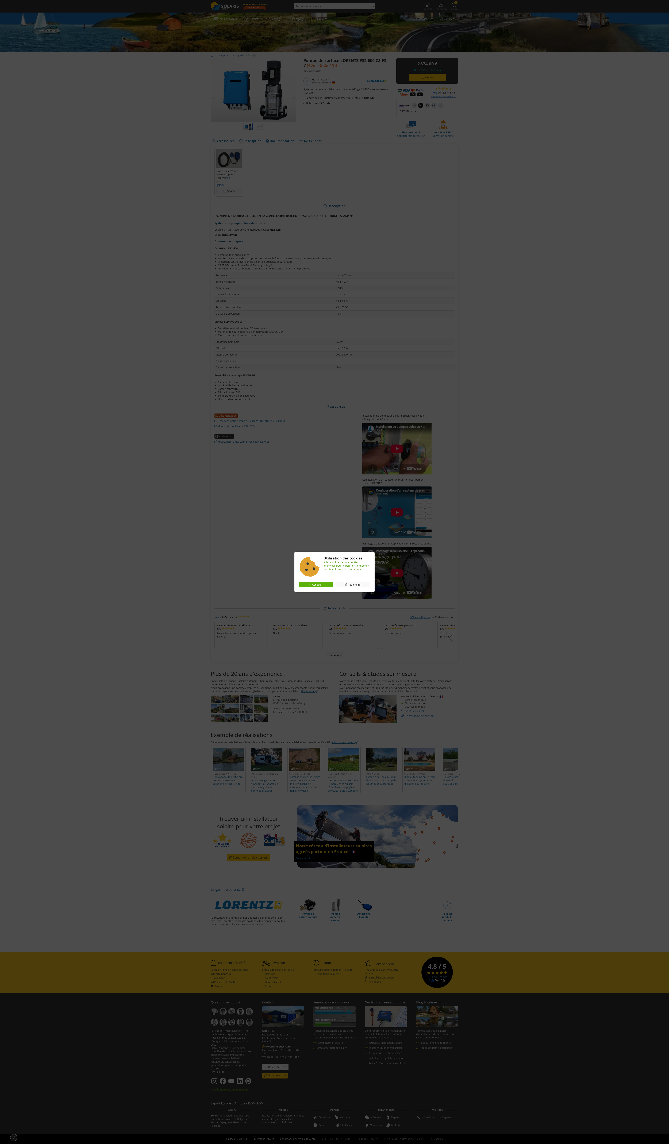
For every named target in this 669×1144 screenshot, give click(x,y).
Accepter (317, 584)
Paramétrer (354, 584)
